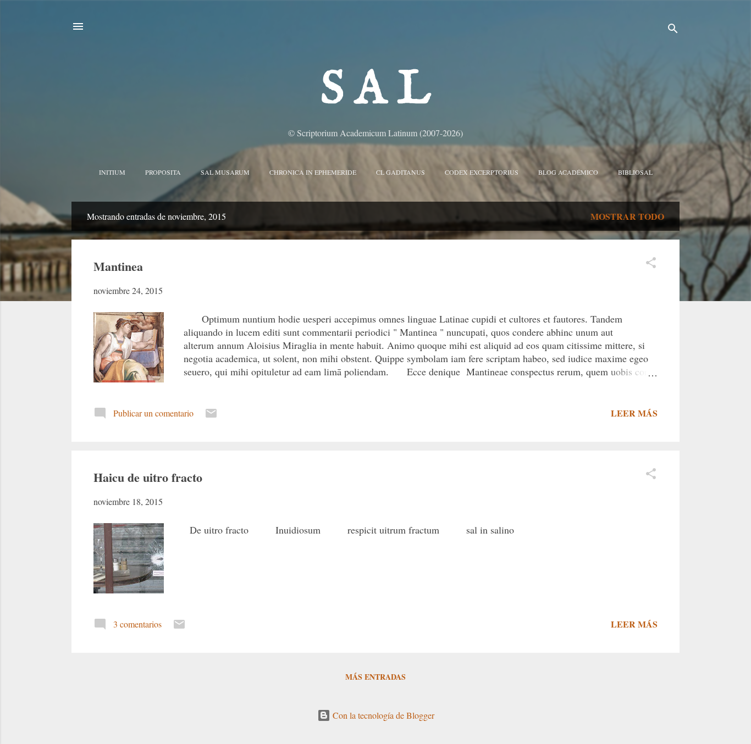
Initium (112, 172)
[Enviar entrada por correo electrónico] (211, 416)
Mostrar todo (627, 216)
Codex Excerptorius (481, 172)
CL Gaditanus (400, 172)
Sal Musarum (225, 172)
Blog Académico (568, 172)
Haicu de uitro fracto (147, 477)
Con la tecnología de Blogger (382, 715)
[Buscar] (673, 30)
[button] (651, 264)
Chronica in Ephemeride (312, 172)
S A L (376, 90)
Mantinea (118, 266)
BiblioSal (635, 172)
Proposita (163, 172)
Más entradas (375, 676)
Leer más (634, 413)
